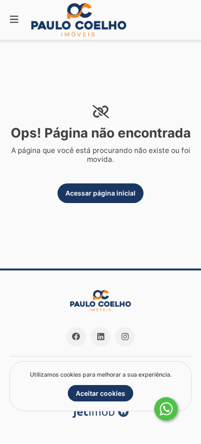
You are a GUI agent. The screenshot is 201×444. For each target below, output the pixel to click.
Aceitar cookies (100, 393)
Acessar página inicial (100, 193)
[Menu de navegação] (14, 20)
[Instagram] (125, 337)
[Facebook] (76, 337)
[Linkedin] (100, 337)
